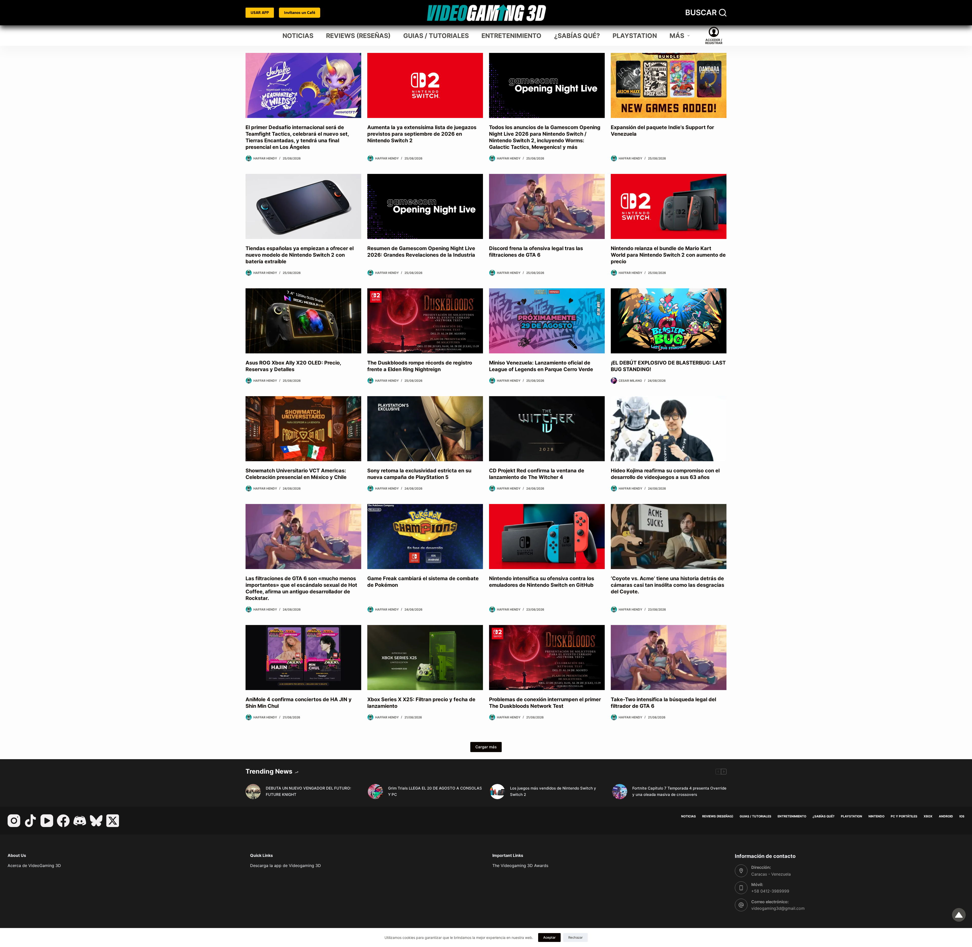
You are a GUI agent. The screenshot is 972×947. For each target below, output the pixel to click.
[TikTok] (30, 820)
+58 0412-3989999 (770, 891)
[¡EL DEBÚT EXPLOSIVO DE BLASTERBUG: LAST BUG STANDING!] (668, 320)
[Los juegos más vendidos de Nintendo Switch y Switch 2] (497, 791)
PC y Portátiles (904, 816)
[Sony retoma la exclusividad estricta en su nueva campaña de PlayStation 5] (425, 428)
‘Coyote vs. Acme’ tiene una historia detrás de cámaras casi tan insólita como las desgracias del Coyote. (667, 585)
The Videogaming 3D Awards (520, 865)
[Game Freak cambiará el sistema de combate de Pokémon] (425, 536)
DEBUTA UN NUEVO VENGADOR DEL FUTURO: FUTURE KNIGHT (308, 791)
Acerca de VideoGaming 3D (34, 865)
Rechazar (575, 937)
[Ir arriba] (959, 915)
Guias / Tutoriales (436, 35)
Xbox (928, 816)
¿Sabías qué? (577, 35)
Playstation (635, 35)
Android (946, 816)
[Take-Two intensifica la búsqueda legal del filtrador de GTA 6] (668, 657)
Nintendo (876, 816)
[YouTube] (46, 820)
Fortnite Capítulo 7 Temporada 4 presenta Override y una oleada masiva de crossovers (679, 791)
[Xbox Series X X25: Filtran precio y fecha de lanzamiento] (425, 657)
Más (677, 35)
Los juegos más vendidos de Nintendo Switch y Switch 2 (553, 791)
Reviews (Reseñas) (358, 35)
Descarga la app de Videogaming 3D (285, 865)
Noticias (297, 35)
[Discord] (79, 820)
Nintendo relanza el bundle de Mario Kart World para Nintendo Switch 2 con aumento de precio (668, 255)
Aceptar (549, 937)
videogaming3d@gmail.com (778, 908)
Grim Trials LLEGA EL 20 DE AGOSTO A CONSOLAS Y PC (435, 791)
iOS (961, 816)
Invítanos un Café (299, 12)
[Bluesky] (96, 820)
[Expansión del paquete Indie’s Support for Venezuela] (668, 85)
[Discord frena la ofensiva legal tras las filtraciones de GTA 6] (547, 206)
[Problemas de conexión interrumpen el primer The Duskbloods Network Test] (547, 657)
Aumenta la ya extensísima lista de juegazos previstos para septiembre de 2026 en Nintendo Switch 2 (421, 134)
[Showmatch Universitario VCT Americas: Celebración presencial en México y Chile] (303, 428)
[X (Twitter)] (112, 820)
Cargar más (486, 746)
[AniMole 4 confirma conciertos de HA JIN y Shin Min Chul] (303, 657)
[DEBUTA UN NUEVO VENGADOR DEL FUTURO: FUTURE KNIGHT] (253, 791)
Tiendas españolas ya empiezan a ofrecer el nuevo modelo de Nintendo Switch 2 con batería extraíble (300, 255)
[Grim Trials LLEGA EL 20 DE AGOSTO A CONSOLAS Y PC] (375, 791)
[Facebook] (63, 820)
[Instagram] (14, 820)
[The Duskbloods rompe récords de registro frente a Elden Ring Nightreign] (425, 320)
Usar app (260, 12)
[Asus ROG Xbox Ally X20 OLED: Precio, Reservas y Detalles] (303, 320)
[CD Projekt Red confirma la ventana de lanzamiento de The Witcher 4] (547, 428)
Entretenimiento (511, 35)
